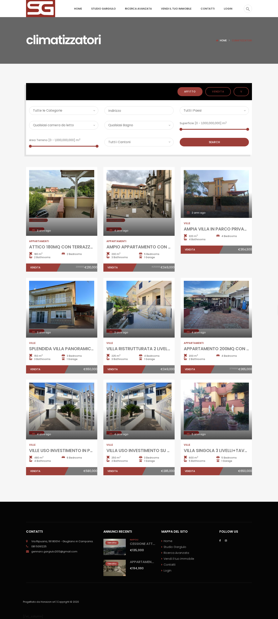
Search (214, 142)
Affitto (190, 91)
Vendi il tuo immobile (179, 559)
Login (167, 571)
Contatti (169, 565)
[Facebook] (220, 540)
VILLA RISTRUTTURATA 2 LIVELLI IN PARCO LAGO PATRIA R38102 (171, 349)
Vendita (218, 91)
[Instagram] (226, 540)
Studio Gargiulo (175, 547)
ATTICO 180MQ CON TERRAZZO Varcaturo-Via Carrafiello (89, 247)
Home (223, 40)
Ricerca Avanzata (176, 553)
